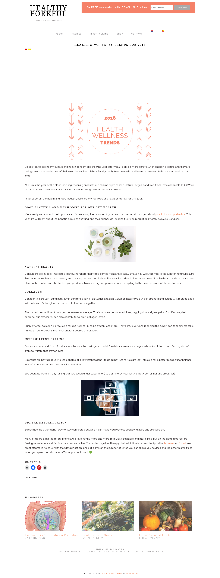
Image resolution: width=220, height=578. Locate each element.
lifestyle (141, 552)
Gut (125, 552)
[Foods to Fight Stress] (109, 516)
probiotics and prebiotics (170, 214)
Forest (182, 443)
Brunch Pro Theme (112, 573)
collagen (102, 552)
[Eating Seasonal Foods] (166, 516)
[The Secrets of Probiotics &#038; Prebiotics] (52, 516)
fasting (119, 552)
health (131, 552)
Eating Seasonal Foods (155, 535)
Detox (111, 552)
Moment (169, 443)
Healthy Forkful (48, 11)
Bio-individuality (79, 552)
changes (93, 552)
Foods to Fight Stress (97, 535)
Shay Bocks (132, 573)
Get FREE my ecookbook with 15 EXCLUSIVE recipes (117, 7)
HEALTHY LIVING (116, 549)
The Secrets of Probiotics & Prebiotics (51, 535)
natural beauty (155, 552)
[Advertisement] (110, 80)
